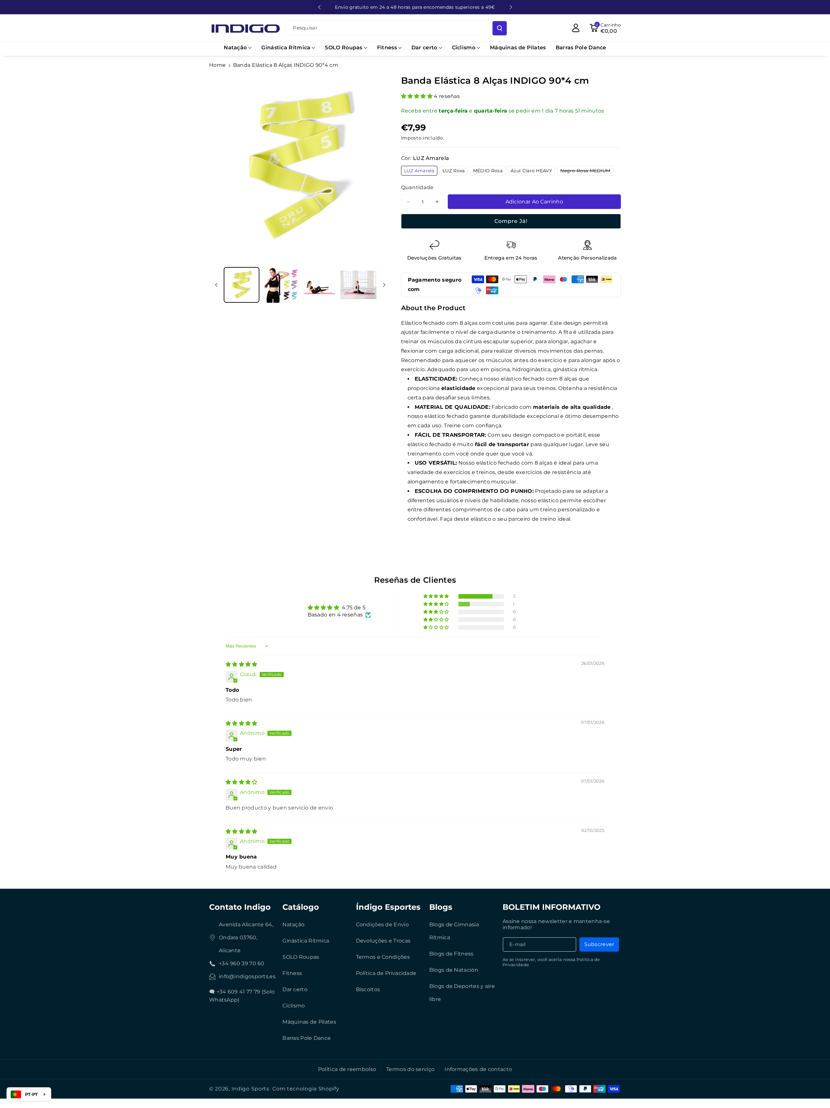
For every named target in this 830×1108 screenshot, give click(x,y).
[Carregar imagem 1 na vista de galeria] (241, 285)
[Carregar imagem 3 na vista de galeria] (319, 285)
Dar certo (294, 989)
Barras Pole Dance (306, 1038)
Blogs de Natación (453, 970)
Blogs (440, 907)
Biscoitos (368, 989)
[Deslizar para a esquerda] (216, 285)
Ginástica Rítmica (305, 941)
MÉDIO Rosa (489, 171)
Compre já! (511, 221)
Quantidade (417, 187)
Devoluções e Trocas (383, 941)
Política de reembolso (347, 1069)
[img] (241, 664)
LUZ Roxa (455, 171)
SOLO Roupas (300, 957)
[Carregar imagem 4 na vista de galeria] (358, 285)
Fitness (292, 973)
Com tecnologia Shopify (305, 1089)
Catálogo (300, 907)
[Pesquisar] (499, 28)
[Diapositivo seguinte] (511, 7)
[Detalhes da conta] (576, 28)
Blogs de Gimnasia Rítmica (454, 931)
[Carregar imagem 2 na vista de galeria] (280, 285)
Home (217, 65)
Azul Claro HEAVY (533, 171)
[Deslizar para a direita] (384, 285)
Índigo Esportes (388, 907)
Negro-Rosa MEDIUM (586, 171)
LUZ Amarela (420, 171)
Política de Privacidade (386, 973)
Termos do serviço (410, 1069)
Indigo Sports (250, 1089)
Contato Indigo (240, 907)
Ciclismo (293, 1006)
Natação (293, 924)
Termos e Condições (383, 957)
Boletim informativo (551, 907)
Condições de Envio (382, 924)
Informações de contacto (478, 1069)
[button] (238, 47)
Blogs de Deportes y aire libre (462, 992)
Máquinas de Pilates (309, 1022)
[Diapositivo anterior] (319, 7)
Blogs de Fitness (451, 954)
